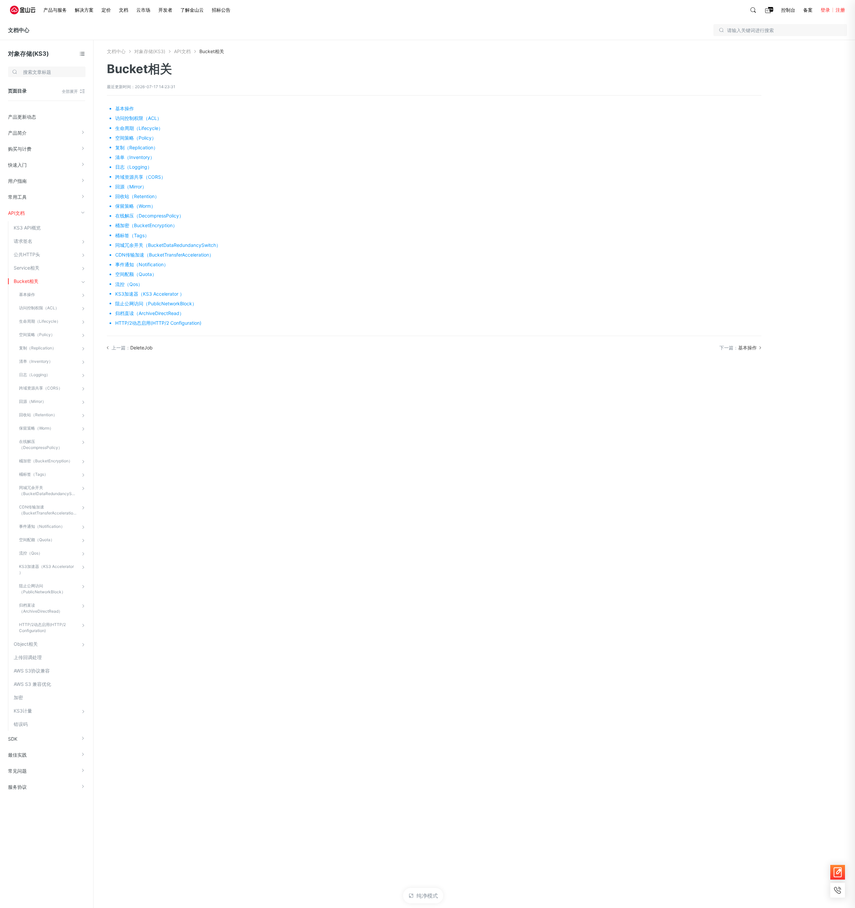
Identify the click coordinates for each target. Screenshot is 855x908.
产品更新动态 (22, 117)
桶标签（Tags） (33, 474)
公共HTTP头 (27, 254)
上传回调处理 (28, 657)
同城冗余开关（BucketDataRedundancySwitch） (48, 490)
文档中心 (18, 30)
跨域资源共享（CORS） (40, 388)
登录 (825, 10)
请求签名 (23, 241)
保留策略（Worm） (36, 428)
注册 (840, 10)
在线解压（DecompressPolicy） (40, 444)
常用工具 (17, 197)
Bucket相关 (26, 281)
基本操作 (27, 294)
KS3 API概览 (27, 228)
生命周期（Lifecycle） (39, 321)
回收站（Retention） (38, 414)
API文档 (16, 213)
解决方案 (84, 10)
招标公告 (221, 10)
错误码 (21, 724)
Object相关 (26, 644)
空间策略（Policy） (37, 334)
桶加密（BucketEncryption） (45, 460)
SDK (12, 739)
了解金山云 (192, 10)
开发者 (165, 10)
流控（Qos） (30, 553)
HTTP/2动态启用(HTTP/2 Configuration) (42, 627)
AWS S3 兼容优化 (32, 684)
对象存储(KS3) (28, 53)
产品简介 (17, 133)
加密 (18, 697)
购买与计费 (19, 149)
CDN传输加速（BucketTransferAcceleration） (48, 509)
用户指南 (17, 181)
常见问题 (17, 771)
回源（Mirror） (32, 401)
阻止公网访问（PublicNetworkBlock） (42, 588)
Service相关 (26, 268)
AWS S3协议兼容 (32, 670)
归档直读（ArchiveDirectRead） (40, 608)
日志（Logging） (34, 374)
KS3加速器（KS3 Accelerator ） (46, 569)
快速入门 (17, 165)
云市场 (143, 10)
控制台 (788, 10)
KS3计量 (23, 711)
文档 (123, 10)
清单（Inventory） (36, 361)
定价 (106, 10)
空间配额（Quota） (36, 539)
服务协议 (17, 787)
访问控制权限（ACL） (39, 307)
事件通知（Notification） (42, 526)
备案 (808, 10)
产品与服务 (55, 10)
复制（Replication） (37, 347)
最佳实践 (17, 755)
